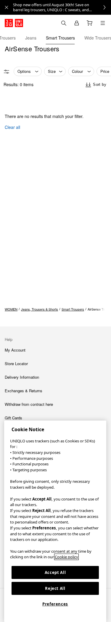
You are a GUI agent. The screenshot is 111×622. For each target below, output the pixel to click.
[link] (62, 7)
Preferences (55, 604)
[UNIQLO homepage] (14, 23)
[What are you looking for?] (63, 23)
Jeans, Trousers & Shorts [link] (39, 309)
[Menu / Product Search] (102, 23)
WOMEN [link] (11, 309)
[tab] (30, 37)
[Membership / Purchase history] (76, 23)
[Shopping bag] (89, 23)
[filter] (6, 71)
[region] (55, 521)
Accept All (55, 572)
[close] (6, 7)
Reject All (55, 588)
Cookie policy (66, 556)
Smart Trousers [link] (73, 309)
